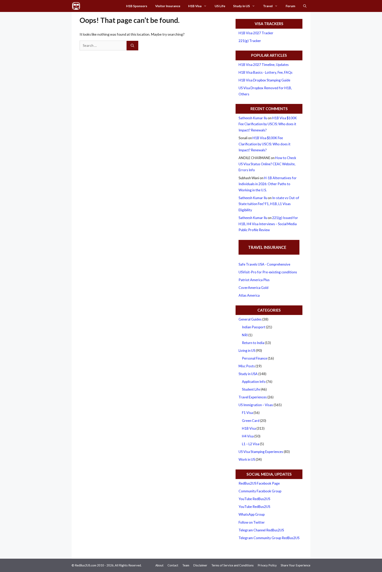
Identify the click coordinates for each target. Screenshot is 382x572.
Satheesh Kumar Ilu (253, 118)
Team (185, 565)
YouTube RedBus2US (254, 499)
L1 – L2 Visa (250, 444)
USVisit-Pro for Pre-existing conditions (268, 272)
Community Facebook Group (260, 491)
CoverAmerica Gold (253, 288)
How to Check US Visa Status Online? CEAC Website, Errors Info (267, 164)
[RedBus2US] (76, 6)
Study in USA (248, 374)
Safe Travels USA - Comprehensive (264, 264)
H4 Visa (248, 436)
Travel (268, 6)
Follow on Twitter (252, 522)
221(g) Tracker (250, 41)
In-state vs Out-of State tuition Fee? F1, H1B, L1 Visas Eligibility (269, 204)
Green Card (250, 420)
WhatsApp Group (252, 514)
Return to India (253, 343)
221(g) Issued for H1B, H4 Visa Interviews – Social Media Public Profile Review (268, 224)
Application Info (254, 381)
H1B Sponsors (136, 6)
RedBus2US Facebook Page (259, 483)
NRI (245, 335)
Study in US (241, 6)
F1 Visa (247, 413)
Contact (173, 565)
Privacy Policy (267, 565)
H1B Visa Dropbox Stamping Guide (264, 80)
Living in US (247, 350)
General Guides (250, 319)
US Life (220, 6)
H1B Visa (195, 6)
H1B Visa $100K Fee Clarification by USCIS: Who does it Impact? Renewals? (268, 124)
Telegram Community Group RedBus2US (269, 538)
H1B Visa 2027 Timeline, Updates (264, 65)
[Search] (132, 45)
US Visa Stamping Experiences (261, 452)
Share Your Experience (295, 565)
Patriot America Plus (254, 280)
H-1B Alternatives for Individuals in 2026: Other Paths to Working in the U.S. (268, 184)
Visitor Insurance (167, 6)
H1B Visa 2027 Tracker (256, 33)
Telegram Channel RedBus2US (261, 530)
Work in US (247, 459)
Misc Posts (247, 366)
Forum (290, 6)
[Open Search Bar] (304, 6)
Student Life (251, 389)
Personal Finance (254, 358)
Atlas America (249, 295)
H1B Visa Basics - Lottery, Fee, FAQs (265, 72)
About (159, 565)
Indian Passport (253, 327)
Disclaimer (200, 565)
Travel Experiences (253, 397)
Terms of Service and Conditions (232, 565)
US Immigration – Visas (256, 405)
